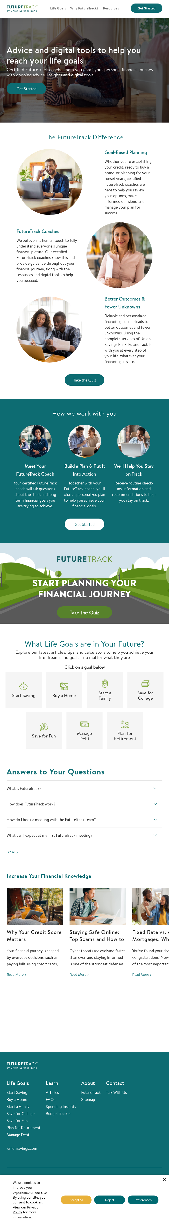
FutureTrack (91, 1092)
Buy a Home (17, 1099)
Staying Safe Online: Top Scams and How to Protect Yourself (97, 939)
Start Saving (17, 1092)
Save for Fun (17, 1120)
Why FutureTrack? (84, 8)
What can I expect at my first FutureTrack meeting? (49, 835)
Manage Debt (18, 1134)
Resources (111, 8)
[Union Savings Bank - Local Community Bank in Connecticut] (22, 8)
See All (11, 852)
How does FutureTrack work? (31, 804)
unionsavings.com (22, 1148)
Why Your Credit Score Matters (34, 935)
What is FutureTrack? (24, 788)
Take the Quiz (84, 380)
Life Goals (58, 8)
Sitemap (88, 1099)
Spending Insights (61, 1106)
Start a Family (18, 1106)
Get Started (147, 8)
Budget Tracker (58, 1113)
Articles (52, 1092)
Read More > (17, 974)
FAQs (50, 1099)
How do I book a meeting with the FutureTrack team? (51, 819)
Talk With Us (116, 1092)
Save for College (21, 1113)
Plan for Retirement (23, 1127)
